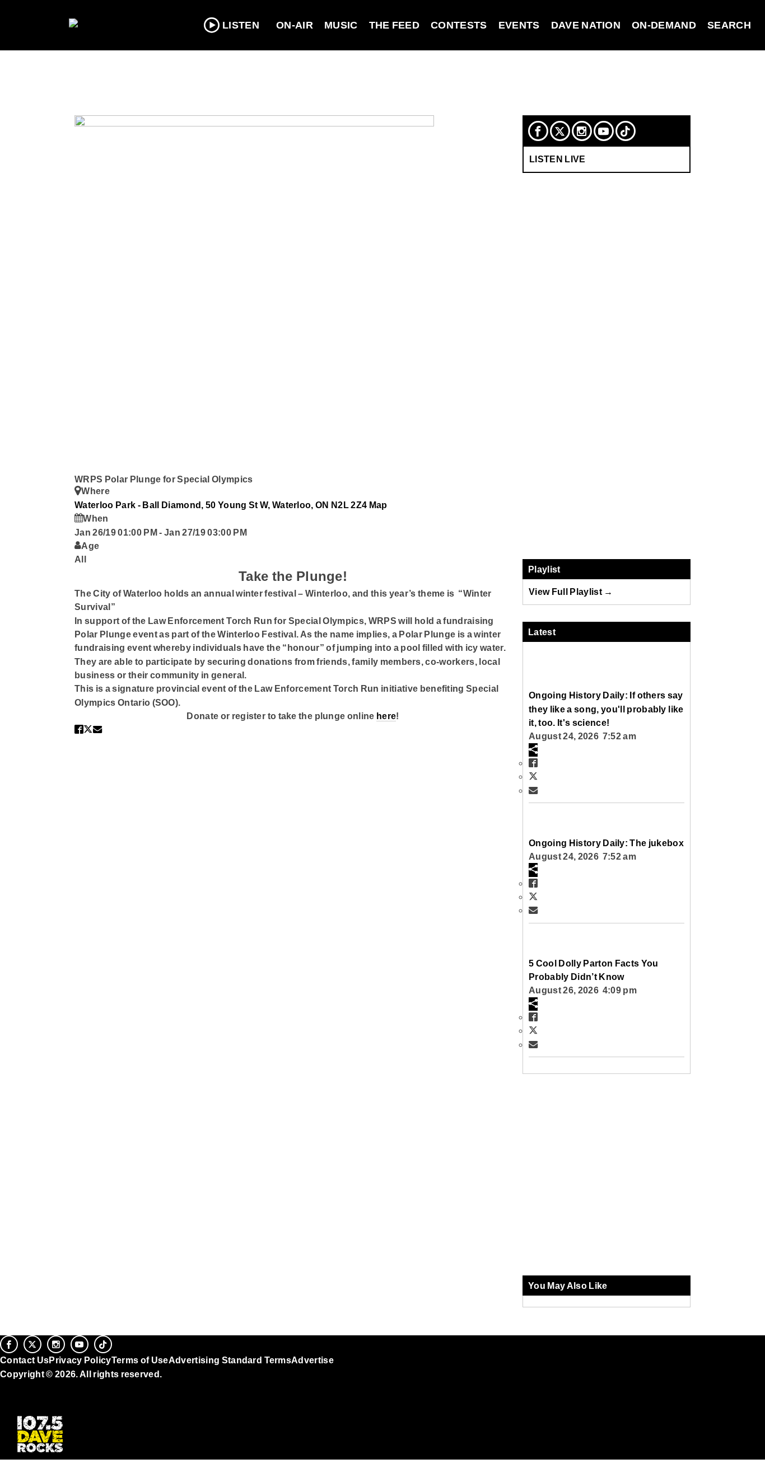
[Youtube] (604, 131)
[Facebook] (538, 131)
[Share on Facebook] (78, 729)
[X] (560, 131)
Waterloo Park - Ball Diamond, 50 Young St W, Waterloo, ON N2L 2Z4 (221, 505)
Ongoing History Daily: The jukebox (606, 843)
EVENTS (519, 25)
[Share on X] (87, 729)
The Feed (394, 25)
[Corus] (5, 1386)
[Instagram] (582, 131)
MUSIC (341, 25)
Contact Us (24, 1360)
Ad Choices (26, 1402)
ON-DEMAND (664, 25)
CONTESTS (459, 25)
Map (378, 505)
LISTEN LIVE (557, 159)
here (386, 716)
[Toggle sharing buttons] (533, 750)
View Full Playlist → (571, 592)
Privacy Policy (80, 1360)
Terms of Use (140, 1360)
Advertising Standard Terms (230, 1360)
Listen (240, 25)
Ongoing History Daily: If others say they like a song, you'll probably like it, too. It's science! (606, 709)
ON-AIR (294, 25)
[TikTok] (625, 131)
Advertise (312, 1360)
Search (729, 25)
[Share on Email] (97, 729)
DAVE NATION (586, 25)
